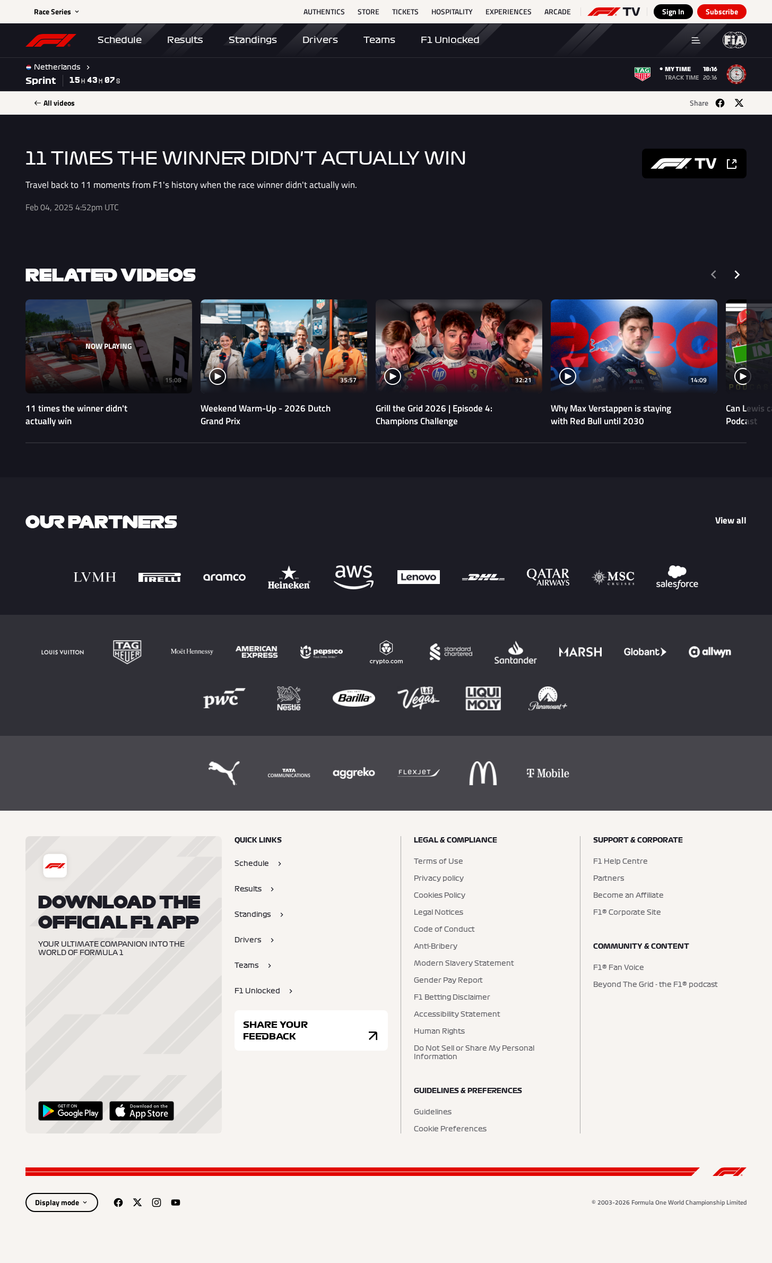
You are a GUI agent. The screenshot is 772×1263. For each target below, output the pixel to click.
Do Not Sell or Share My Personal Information (474, 1052)
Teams (379, 40)
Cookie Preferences (450, 1129)
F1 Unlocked (450, 40)
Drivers (320, 40)
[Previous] (713, 274)
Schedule (120, 40)
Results (185, 40)
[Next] (737, 274)
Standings (253, 40)
